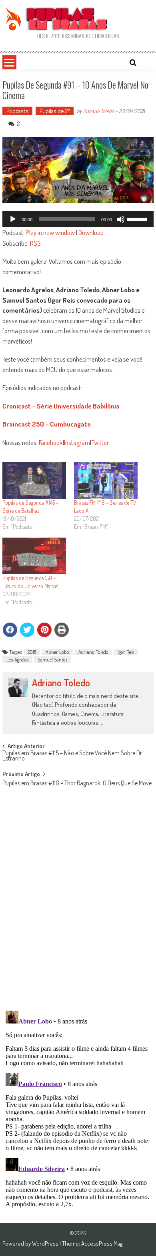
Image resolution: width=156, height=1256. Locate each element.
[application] (78, 219)
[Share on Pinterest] (44, 630)
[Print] (61, 630)
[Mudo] (121, 219)
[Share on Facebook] (10, 630)
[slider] (138, 218)
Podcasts (17, 111)
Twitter (100, 442)
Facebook (51, 442)
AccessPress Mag (101, 1243)
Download (91, 232)
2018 (32, 652)
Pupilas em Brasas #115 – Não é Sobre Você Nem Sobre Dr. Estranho (72, 756)
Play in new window (50, 232)
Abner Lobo (57, 652)
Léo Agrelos (17, 659)
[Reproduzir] (13, 219)
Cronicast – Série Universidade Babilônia (61, 406)
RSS (35, 243)
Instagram (77, 442)
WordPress (46, 1243)
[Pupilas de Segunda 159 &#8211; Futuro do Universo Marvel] (34, 556)
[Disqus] (78, 900)
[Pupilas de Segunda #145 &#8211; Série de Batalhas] (34, 480)
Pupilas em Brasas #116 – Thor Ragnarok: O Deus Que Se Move (77, 784)
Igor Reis (126, 652)
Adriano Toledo (98, 110)
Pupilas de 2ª (55, 111)
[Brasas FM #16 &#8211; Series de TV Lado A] (106, 480)
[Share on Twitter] (27, 630)
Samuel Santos (52, 659)
